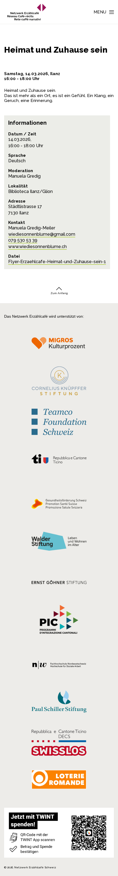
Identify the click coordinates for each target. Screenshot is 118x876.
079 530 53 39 (22, 240)
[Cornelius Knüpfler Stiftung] (59, 382)
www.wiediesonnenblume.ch (37, 246)
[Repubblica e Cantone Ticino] (59, 460)
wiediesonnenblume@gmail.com (41, 234)
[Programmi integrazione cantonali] (59, 620)
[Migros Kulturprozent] (59, 345)
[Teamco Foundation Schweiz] (59, 421)
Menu (100, 12)
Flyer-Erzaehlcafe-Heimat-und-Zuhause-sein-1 (57, 261)
